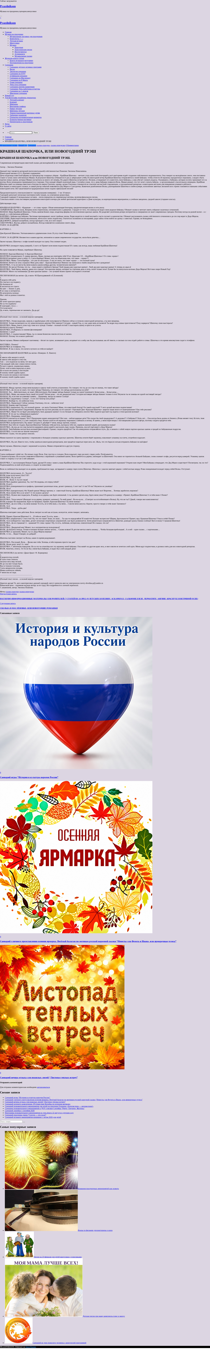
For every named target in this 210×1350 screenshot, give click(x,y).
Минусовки (14, 43)
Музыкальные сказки (23, 56)
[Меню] (1, 16)
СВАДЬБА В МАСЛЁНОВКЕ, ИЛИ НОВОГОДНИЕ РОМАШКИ (29, 608)
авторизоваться (43, 1087)
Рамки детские (16, 109)
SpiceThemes (31, 1347)
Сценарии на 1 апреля (19, 91)
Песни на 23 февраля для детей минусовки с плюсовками (58, 1257)
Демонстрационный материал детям (25, 113)
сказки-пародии (43, 145)
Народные (19, 47)
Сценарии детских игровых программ (25, 67)
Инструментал (21, 52)
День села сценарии (18, 85)
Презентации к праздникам (21, 122)
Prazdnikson (8, 6)
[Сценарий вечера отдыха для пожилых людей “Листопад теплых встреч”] (62, 1069)
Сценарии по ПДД (17, 74)
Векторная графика (18, 106)
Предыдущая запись (8, 594)
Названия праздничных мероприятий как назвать (98, 1189)
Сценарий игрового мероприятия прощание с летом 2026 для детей (33, 1117)
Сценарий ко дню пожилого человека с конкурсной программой (59, 1343)
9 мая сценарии (16, 82)
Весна (12, 69)
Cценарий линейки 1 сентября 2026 (20, 1111)
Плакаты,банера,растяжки (20, 119)
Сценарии (9, 65)
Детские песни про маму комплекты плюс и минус (104, 1316)
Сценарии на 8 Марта (19, 80)
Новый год (9, 95)
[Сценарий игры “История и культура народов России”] (76, 768)
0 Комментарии (72, 145)
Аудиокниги (20, 54)
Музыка (13, 45)
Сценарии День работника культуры (25, 89)
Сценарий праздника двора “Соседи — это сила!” (25, 1115)
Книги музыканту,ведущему (21, 60)
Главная (8, 32)
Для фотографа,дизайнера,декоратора (20, 98)
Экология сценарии (18, 71)
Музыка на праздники (14, 34)
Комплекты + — (16, 39)
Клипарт (13, 102)
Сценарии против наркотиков (22, 87)
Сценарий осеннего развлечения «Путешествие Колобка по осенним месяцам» (37, 1104)
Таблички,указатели (18, 115)
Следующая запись (8, 603)
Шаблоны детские (17, 111)
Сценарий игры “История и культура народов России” (29, 777)
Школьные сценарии (18, 93)
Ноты (7, 124)
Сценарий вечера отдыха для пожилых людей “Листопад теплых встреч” (39, 1077)
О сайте (8, 126)
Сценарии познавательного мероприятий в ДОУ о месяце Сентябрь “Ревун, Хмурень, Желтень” (45, 1108)
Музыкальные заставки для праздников (26, 36)
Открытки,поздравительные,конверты (26, 117)
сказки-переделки (58, 145)
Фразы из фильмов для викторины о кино (95, 1230)
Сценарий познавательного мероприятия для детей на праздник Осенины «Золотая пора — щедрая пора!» (49, 1106)
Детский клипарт (17, 100)
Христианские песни (23, 50)
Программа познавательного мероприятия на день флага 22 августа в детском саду (39, 1113)
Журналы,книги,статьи (14, 58)
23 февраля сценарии (18, 76)
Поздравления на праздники (21, 63)
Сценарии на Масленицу (20, 78)
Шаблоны (14, 104)
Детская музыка (16, 41)
